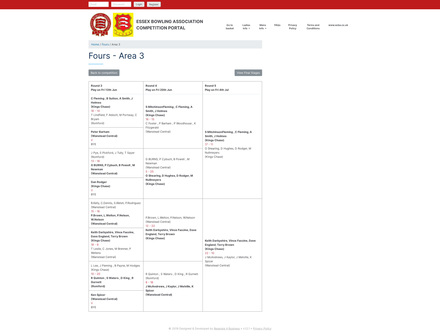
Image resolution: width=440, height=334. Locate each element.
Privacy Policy (292, 27)
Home (95, 44)
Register (153, 4)
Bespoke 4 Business (227, 328)
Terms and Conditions (313, 27)
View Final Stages (248, 72)
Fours (105, 44)
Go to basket (230, 27)
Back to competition (104, 72)
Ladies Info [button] (246, 27)
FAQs (277, 25)
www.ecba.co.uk (338, 25)
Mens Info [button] (262, 27)
